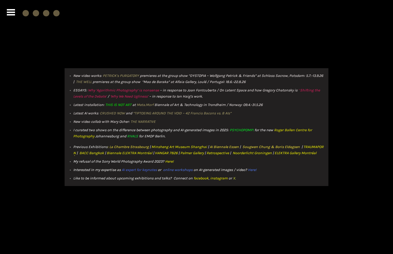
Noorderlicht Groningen (252, 153)
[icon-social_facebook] (27, 13)
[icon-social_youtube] (47, 13)
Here (169, 161)
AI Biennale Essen (224, 147)
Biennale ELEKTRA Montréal (129, 153)
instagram (219, 178)
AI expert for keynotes (139, 170)
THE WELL (84, 82)
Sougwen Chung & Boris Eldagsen (271, 147)
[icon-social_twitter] (56, 13)
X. (234, 178)
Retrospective (218, 153)
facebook (201, 178)
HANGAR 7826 (166, 153)
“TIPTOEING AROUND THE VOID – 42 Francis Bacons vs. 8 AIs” (182, 113)
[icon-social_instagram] (37, 13)
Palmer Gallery (192, 153)
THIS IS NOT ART (118, 105)
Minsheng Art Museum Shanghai (179, 147)
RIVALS (132, 136)
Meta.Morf (145, 105)
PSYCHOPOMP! (242, 130)
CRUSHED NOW (112, 113)
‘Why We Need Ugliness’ (129, 96)
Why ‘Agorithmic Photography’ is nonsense (123, 90)
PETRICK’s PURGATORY (121, 75)
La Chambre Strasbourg (128, 147)
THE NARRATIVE (143, 121)
